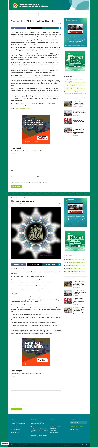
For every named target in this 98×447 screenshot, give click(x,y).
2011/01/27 (13, 24)
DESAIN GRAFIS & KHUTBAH (53, 14)
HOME (21, 14)
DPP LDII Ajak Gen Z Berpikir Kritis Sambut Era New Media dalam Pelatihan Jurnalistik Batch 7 (38, 423)
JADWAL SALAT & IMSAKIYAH (68, 14)
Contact (52, 424)
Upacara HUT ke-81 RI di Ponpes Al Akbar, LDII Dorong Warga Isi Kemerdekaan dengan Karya (79, 130)
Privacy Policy (53, 430)
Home (12, 18)
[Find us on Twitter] (82, 445)
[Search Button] (87, 14)
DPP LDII (16, 444)
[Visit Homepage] (49, 6)
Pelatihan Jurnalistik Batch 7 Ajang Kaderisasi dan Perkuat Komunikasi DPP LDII (74, 86)
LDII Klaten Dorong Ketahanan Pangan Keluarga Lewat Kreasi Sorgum (78, 121)
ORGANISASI (27, 14)
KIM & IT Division (27, 444)
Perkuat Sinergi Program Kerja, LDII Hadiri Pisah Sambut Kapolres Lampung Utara (74, 83)
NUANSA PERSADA (54, 432)
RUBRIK (35, 14)
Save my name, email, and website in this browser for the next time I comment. (30, 182)
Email (12, 176)
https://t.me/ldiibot (74, 431)
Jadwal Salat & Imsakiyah (55, 426)
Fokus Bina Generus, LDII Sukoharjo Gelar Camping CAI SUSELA (38, 429)
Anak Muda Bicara (23, 197)
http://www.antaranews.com (22, 108)
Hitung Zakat (53, 428)
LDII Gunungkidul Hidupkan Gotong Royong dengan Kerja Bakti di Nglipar (39, 434)
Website (39, 176)
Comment (13, 153)
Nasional (16, 18)
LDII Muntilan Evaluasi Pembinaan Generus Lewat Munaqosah (79, 112)
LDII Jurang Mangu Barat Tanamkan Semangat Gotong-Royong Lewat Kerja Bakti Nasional (79, 104)
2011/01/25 (13, 203)
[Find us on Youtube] (86, 445)
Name (13, 170)
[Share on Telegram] (59, 28)
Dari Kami (16, 197)
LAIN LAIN (42, 14)
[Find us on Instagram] (84, 445)
